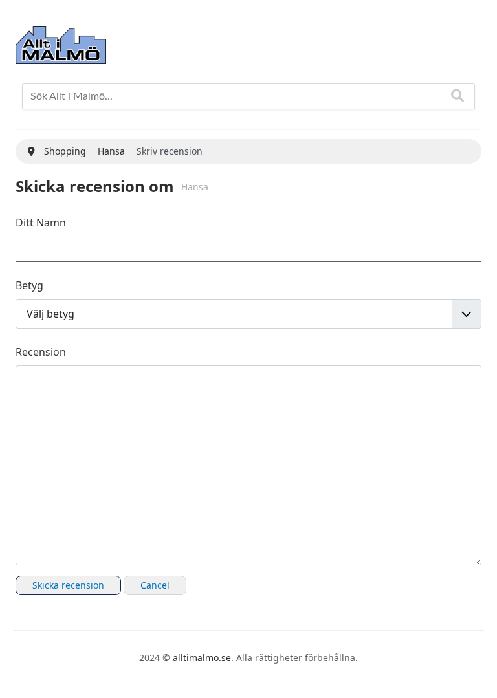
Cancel (155, 585)
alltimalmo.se (202, 657)
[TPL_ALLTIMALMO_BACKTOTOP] (474, 674)
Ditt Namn (41, 222)
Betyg (29, 285)
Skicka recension (68, 585)
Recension (41, 352)
